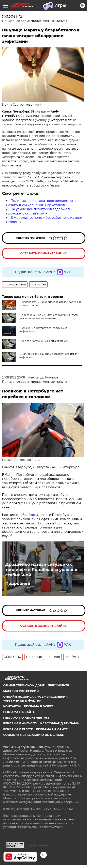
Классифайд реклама (59, 723)
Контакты (12, 706)
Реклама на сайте (19, 712)
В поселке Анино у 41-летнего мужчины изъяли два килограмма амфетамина (49, 316)
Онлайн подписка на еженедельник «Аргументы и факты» (35, 698)
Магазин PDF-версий (21, 691)
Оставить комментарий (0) (43, 253)
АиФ (38, 104)
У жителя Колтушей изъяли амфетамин (44, 340)
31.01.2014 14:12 (12, 16)
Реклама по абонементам (26, 717)
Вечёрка (29, 515)
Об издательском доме (24, 685)
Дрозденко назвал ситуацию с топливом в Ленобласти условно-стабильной (42, 569)
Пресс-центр (58, 685)
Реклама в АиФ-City (20, 723)
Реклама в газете (38, 706)
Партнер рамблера (38, 845)
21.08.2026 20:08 (13, 377)
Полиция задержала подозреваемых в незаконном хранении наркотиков (41, 203)
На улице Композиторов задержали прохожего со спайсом (38, 211)
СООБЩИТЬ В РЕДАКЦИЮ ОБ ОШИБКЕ (33, 735)
